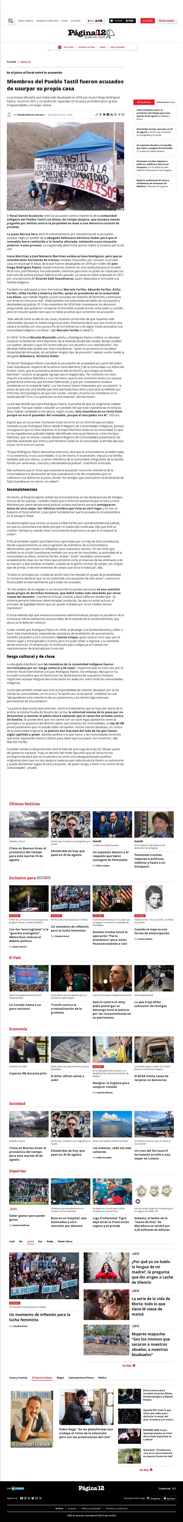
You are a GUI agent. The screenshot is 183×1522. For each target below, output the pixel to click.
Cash (12, 1241)
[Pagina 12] (91, 34)
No (21, 1241)
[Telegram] (40, 1498)
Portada (11, 61)
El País (65, 20)
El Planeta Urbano (42, 1377)
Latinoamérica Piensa (81, 1377)
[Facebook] (21, 1498)
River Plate (69, 47)
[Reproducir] (111, 21)
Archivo (59, 1508)
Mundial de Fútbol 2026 (47, 20)
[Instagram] (25, 1498)
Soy (40, 1241)
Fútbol (102, 47)
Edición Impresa (25, 20)
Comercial (164, 1488)
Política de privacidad (91, 1508)
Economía (75, 20)
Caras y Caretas (18, 1377)
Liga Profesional (117, 47)
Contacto (72, 1508)
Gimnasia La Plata (86, 47)
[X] (29, 1498)
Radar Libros (65, 1241)
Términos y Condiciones (116, 1508)
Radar (50, 1241)
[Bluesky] (32, 1498)
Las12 (30, 1241)
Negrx (60, 1377)
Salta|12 (25, 61)
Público (102, 1377)
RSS (174, 1488)
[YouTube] (36, 1498)
